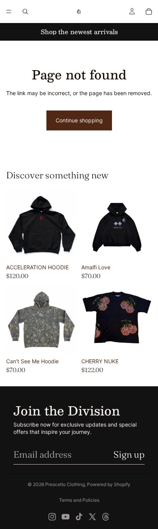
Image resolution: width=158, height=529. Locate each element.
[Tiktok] (79, 516)
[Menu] (9, 11)
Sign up (129, 454)
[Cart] (148, 11)
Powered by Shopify (108, 484)
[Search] (25, 11)
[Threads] (105, 516)
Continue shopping (79, 120)
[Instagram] (52, 516)
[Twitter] (92, 516)
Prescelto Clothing (65, 484)
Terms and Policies (79, 500)
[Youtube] (65, 516)
